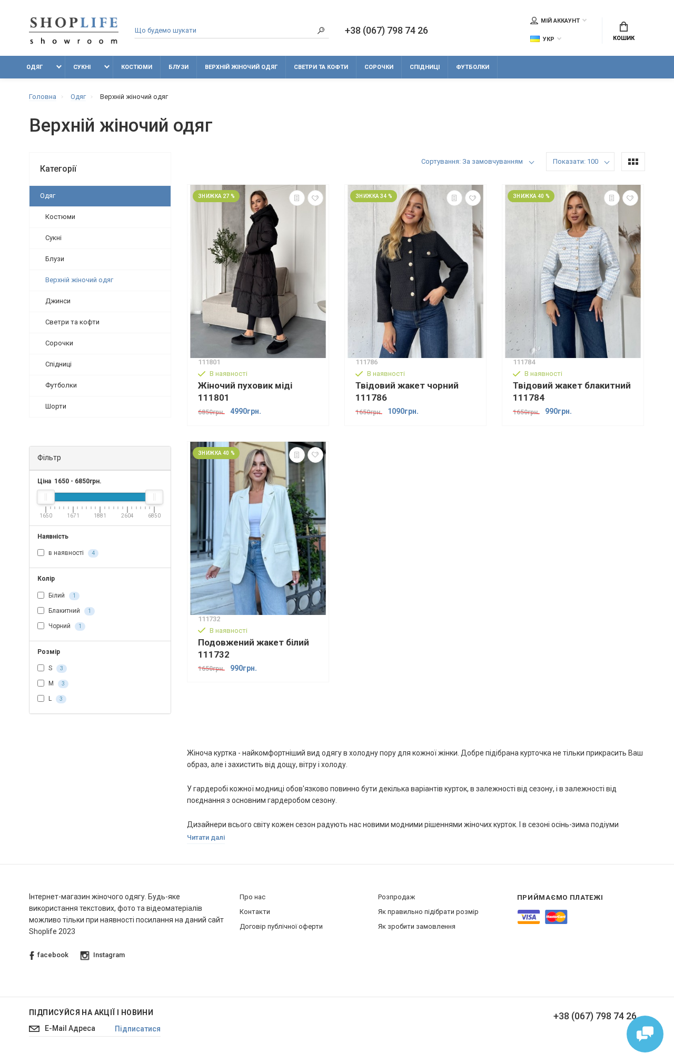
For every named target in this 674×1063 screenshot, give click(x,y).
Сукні (82, 67)
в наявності (71, 553)
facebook (52, 955)
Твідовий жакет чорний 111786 (407, 391)
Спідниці (425, 67)
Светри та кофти (321, 67)
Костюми (136, 67)
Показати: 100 (575, 161)
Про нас (252, 897)
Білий (61, 595)
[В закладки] (315, 198)
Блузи (178, 67)
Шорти (55, 406)
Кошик (624, 38)
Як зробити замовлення (416, 926)
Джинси (58, 301)
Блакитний (69, 610)
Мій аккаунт (560, 20)
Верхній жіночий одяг (241, 67)
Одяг (34, 67)
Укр (548, 39)
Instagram (109, 955)
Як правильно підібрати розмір (428, 912)
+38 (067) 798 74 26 (386, 30)
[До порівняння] (297, 198)
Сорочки (378, 67)
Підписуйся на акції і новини (91, 1012)
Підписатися (138, 1029)
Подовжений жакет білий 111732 (253, 648)
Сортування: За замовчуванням (472, 161)
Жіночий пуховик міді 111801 (245, 391)
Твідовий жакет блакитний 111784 (572, 391)
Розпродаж (396, 897)
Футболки (472, 67)
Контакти (255, 912)
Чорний (64, 626)
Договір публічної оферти (281, 926)
